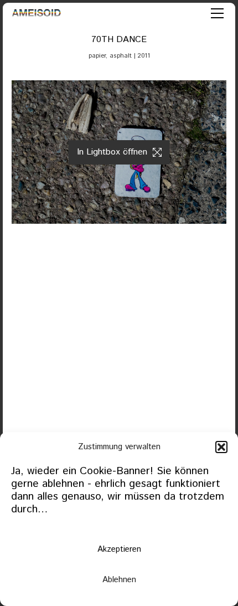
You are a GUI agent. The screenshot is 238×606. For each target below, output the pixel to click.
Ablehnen (119, 580)
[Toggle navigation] (217, 13)
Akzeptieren (119, 549)
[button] (221, 447)
